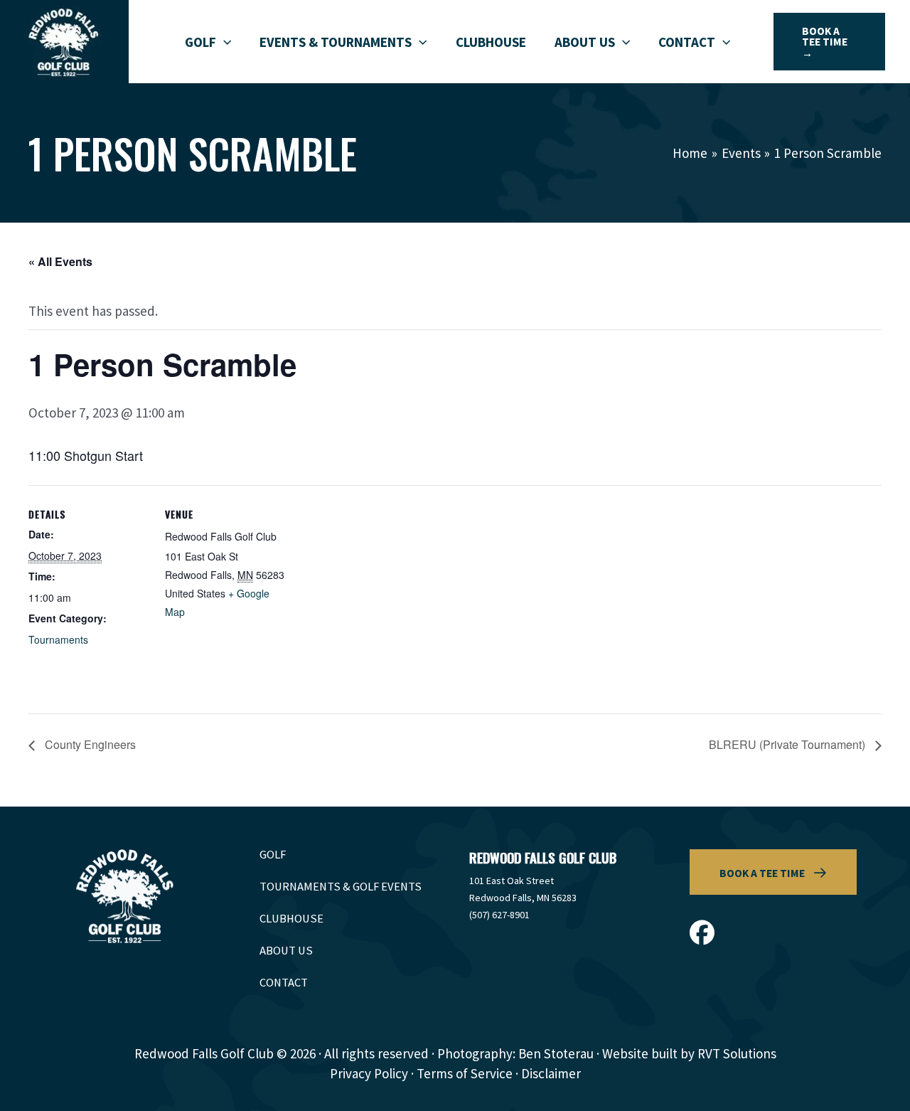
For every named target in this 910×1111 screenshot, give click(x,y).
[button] (223, 42)
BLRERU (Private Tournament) (788, 744)
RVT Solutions (736, 1053)
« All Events (60, 261)
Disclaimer (551, 1073)
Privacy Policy (369, 1073)
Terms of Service (465, 1073)
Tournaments (58, 639)
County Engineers (89, 744)
